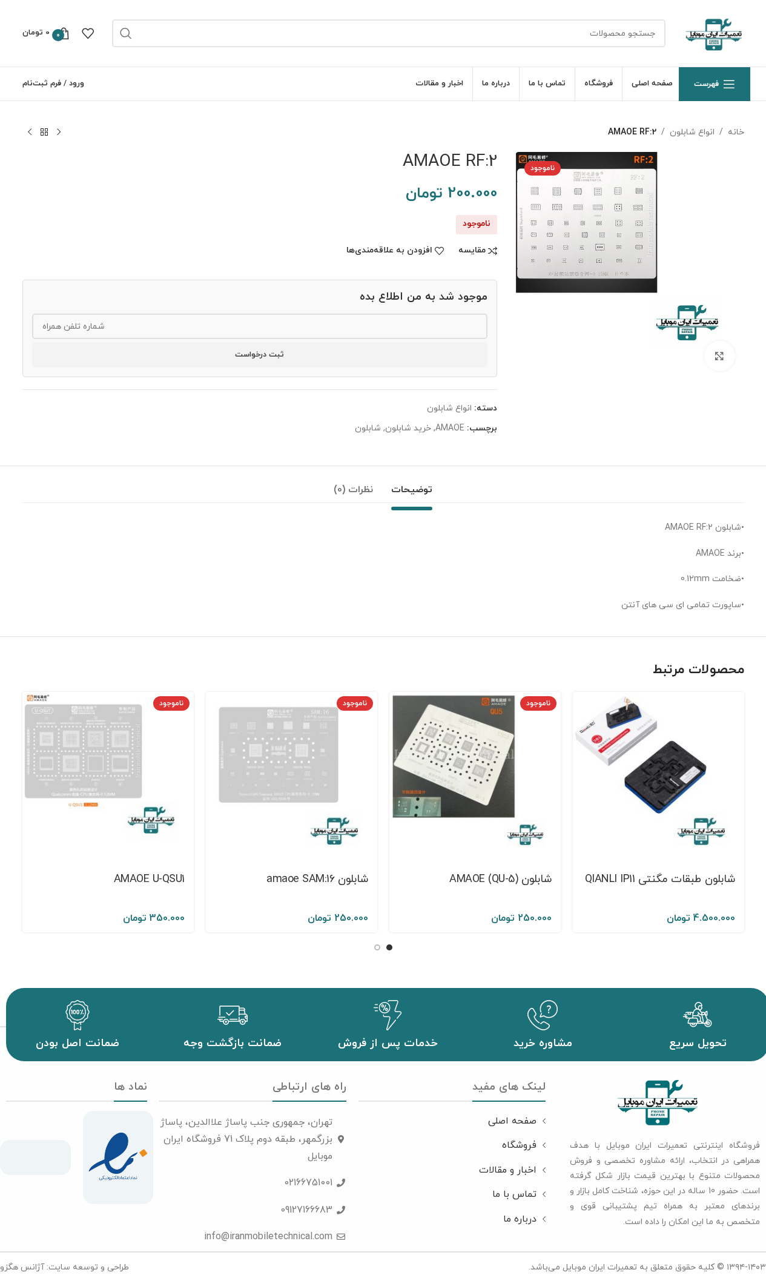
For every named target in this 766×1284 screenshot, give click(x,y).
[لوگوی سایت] (714, 32)
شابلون (368, 428)
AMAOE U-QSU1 (149, 879)
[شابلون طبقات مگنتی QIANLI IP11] (658, 777)
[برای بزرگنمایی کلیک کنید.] (719, 356)
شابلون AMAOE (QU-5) (500, 879)
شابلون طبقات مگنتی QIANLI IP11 (660, 879)
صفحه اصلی (512, 1121)
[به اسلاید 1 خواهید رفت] (389, 947)
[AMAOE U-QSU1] (108, 777)
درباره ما (520, 1219)
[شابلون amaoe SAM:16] (291, 777)
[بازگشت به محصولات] (44, 132)
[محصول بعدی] (29, 132)
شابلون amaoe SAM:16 (317, 879)
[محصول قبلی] (58, 132)
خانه (736, 132)
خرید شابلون (408, 428)
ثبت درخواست (259, 354)
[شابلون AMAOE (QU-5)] (475, 777)
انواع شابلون (692, 132)
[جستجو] (126, 33)
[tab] (411, 484)
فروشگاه (519, 1145)
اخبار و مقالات (508, 1170)
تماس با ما (514, 1194)
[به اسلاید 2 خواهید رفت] (377, 947)
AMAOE (449, 428)
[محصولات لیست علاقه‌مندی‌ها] (88, 33)
